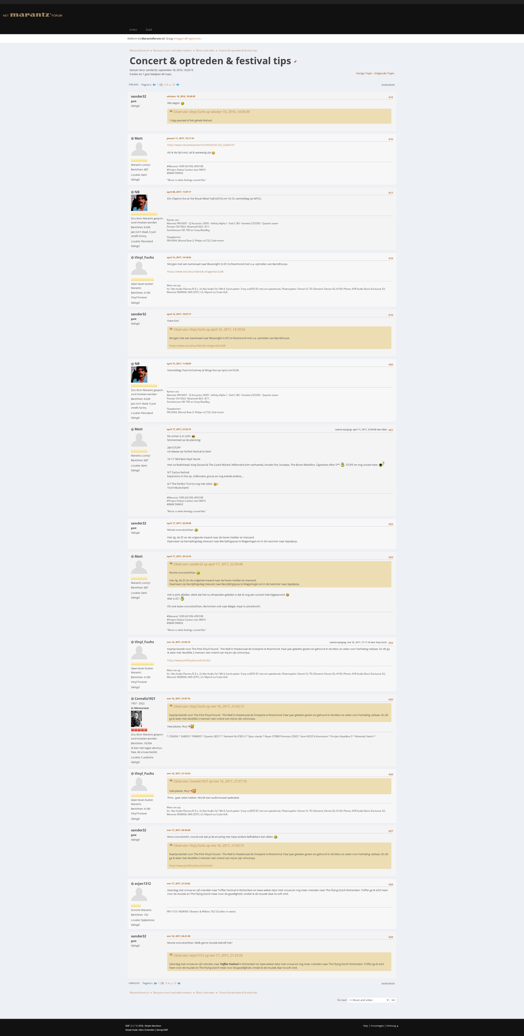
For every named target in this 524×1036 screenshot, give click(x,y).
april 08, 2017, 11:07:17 (179, 191)
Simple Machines (153, 1026)
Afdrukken (388, 84)
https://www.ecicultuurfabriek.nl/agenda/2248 (195, 271)
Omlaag (133, 84)
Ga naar (342, 999)
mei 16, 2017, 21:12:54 (178, 773)
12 (173, 84)
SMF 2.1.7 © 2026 (134, 1026)
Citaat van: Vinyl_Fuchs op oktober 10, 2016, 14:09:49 (211, 111)
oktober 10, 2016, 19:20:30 (181, 96)
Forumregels (377, 1025)
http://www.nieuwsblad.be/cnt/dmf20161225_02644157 (201, 145)
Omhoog (134, 983)
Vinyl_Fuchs (144, 257)
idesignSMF (162, 1030)
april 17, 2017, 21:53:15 (179, 429)
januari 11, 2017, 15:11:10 (180, 138)
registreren (194, 38)
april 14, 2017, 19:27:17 (179, 314)
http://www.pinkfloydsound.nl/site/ (189, 660)
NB (137, 192)
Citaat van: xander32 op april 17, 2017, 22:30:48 (208, 564)
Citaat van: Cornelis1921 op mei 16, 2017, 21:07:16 (210, 781)
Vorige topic (364, 73)
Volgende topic (384, 73)
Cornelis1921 (145, 698)
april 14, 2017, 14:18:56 (179, 257)
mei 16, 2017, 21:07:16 (178, 698)
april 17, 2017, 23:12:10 (179, 556)
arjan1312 (143, 883)
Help (365, 1025)
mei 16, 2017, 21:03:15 (178, 642)
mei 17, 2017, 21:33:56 (178, 883)
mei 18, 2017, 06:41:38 (178, 936)
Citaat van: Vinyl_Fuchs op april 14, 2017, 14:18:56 (209, 329)
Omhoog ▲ (392, 1025)
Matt (139, 138)
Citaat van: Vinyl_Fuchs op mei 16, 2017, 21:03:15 (208, 706)
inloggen (179, 38)
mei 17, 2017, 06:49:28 (178, 830)
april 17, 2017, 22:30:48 (179, 523)
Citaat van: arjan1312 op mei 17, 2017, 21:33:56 (208, 955)
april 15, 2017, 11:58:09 (179, 363)
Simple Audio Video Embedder (140, 1030)
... (170, 84)
